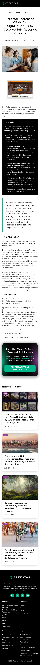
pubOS (4, 615)
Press (22, 611)
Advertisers (6, 626)
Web (4, 618)
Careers (22, 608)
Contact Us (24, 613)
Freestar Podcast (8, 645)
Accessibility (24, 642)
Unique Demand (26, 650)
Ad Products (6, 634)
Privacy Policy (25, 634)
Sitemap (23, 645)
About (22, 605)
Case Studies (6, 643)
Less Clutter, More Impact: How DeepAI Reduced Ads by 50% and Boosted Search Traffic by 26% (19, 418)
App (3, 623)
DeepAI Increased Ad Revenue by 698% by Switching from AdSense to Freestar (19, 507)
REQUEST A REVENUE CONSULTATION (20, 368)
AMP (4, 620)
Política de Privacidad (27, 647)
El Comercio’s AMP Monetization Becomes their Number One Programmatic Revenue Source (19, 460)
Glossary (5, 648)
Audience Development (10, 637)
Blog (4, 640)
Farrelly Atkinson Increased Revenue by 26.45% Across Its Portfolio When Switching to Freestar (19, 554)
